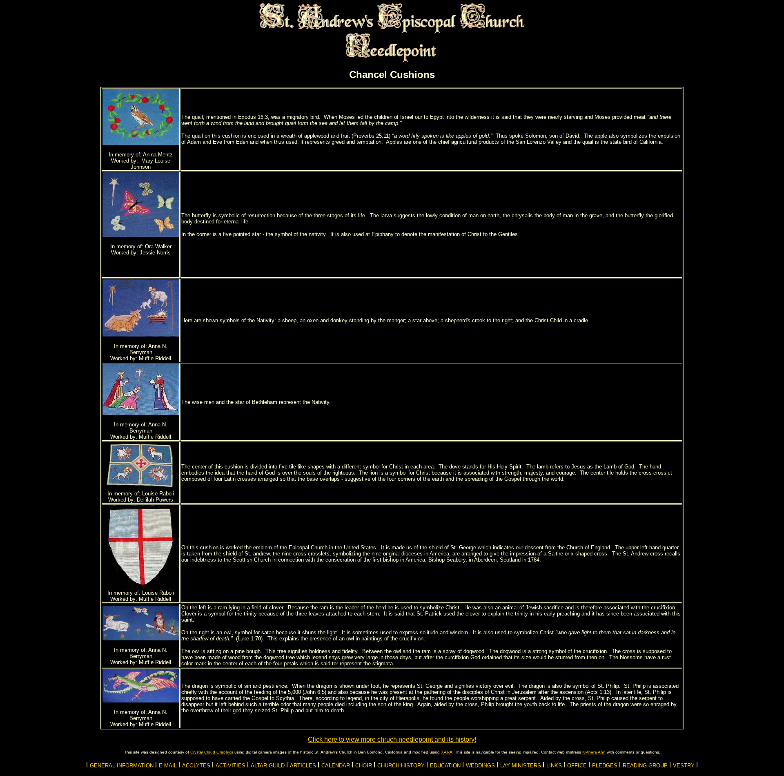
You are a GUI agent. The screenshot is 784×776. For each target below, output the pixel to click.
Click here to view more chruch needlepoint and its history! (392, 739)
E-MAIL (168, 766)
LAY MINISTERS (520, 766)
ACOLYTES (196, 766)
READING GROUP (645, 766)
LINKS (554, 766)
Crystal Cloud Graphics (211, 752)
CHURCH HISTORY (401, 766)
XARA (446, 752)
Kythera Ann (594, 752)
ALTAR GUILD (268, 766)
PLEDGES (604, 766)
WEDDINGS (480, 766)
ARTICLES (303, 766)
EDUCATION (445, 766)
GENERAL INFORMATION (122, 766)
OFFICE (577, 766)
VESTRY (684, 766)
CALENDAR (335, 766)
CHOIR (363, 766)
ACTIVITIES (230, 766)
